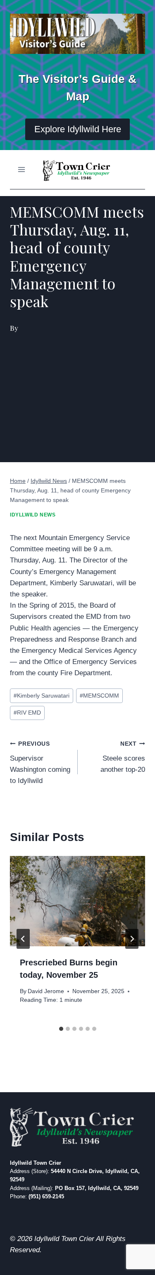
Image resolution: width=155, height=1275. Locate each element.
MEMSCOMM (99, 696)
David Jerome (46, 991)
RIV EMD (27, 713)
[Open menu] (21, 169)
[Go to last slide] (23, 939)
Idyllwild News (32, 515)
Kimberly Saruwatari (41, 696)
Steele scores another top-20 (122, 757)
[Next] (131, 939)
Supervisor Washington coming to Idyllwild (40, 763)
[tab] (61, 1029)
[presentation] (77, 901)
